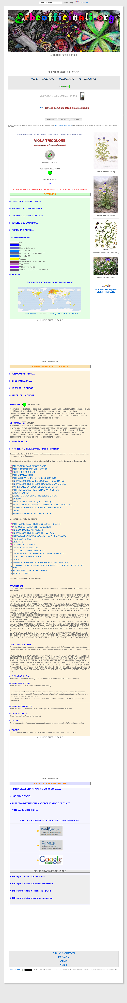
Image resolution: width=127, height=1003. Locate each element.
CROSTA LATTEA (21, 493)
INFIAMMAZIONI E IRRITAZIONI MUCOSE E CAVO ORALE (39, 484)
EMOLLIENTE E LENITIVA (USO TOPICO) (32, 502)
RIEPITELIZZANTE (21, 573)
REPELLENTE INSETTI (23, 539)
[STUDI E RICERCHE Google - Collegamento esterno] (51, 860)
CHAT (63, 961)
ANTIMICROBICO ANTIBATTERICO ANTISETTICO (36, 490)
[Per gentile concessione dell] (106, 276)
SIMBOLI (76, 119)
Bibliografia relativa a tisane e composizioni (32, 898)
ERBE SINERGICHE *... (30, 684)
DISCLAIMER (51, 119)
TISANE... (43, 731)
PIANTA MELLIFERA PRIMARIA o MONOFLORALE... (36, 789)
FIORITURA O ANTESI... (23, 230)
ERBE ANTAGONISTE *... (41, 707)
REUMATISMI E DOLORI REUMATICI (30, 570)
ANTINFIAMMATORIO (23, 475)
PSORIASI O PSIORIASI (24, 472)
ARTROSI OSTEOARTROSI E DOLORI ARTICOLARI (37, 524)
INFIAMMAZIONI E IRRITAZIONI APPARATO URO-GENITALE (40, 563)
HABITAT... (16, 275)
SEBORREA (18, 542)
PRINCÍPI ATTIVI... (20, 442)
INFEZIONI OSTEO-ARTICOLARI (28, 530)
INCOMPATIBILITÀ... (44, 677)
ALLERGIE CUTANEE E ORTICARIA (29, 466)
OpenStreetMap (30, 314)
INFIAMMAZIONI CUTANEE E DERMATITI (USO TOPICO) (39, 481)
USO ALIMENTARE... (21, 796)
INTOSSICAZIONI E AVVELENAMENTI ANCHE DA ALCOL (39, 536)
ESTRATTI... (47, 722)
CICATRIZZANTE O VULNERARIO (28, 551)
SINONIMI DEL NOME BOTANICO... (28, 216)
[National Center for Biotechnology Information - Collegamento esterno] (51, 845)
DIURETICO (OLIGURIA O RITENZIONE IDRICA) (35, 496)
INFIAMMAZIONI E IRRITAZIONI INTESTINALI (33, 533)
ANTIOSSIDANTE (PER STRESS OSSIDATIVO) (34, 478)
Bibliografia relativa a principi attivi (28, 876)
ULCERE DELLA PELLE (24, 545)
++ (11, 475)
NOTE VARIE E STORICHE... (25, 810)
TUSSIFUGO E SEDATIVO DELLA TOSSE (32, 514)
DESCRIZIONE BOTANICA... (25, 223)
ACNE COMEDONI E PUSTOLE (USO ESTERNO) (35, 487)
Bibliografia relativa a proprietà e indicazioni (32, 884)
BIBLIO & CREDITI (64, 953)
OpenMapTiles (54, 314)
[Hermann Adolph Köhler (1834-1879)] (106, 251)
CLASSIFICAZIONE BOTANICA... (27, 201)
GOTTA (16, 560)
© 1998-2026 (15, 970)
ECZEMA (17, 499)
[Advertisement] (64, 61)
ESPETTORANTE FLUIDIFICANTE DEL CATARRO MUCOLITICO (42, 505)
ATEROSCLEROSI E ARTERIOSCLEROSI (32, 527)
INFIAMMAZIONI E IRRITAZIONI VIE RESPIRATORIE (37, 508)
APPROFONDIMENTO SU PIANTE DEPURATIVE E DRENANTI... (42, 803)
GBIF (63, 314)
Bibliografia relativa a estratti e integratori (31, 891)
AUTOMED (63, 119)
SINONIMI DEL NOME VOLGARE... (27, 209)
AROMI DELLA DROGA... (23, 388)
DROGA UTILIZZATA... (22, 381)
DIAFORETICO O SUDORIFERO (27, 557)
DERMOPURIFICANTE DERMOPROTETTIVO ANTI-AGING (39, 554)
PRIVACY (63, 957)
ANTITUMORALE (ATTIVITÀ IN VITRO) (30, 469)
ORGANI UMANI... (25, 715)
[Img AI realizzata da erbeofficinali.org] (106, 170)
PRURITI (17, 511)
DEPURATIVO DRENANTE (25, 548)
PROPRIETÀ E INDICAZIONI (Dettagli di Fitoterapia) (36, 449)
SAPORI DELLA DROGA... (24, 395)
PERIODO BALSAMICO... (23, 374)
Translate (84, 3)
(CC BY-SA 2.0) (72, 314)
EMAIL (64, 965)
